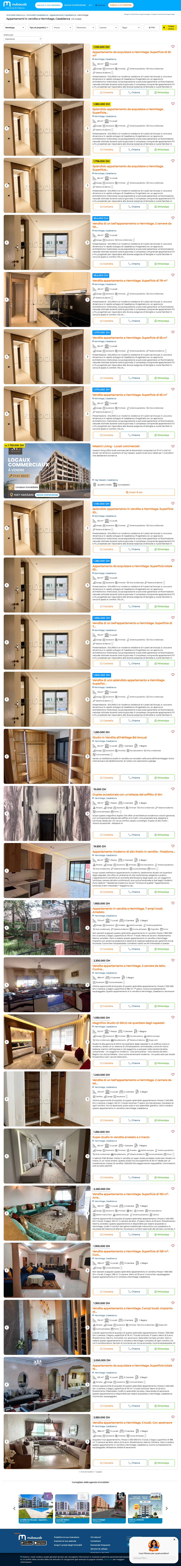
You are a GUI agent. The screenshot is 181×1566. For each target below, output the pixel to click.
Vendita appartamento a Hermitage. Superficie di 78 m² (129, 280)
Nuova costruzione (75, 5)
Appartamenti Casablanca (63, 15)
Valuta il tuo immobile (49, 5)
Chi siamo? (95, 1537)
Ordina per (8, 35)
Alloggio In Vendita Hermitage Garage (163, 14)
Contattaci (95, 1541)
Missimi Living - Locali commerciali (116, 446)
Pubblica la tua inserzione (121, 5)
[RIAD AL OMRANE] (156, 1496)
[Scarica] (33, 1539)
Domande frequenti (100, 1545)
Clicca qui (108, 1559)
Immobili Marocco (15, 15)
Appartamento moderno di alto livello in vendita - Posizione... (133, 851)
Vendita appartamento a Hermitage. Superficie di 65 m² (129, 337)
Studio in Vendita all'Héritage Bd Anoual (119, 737)
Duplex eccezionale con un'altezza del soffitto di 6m (127, 794)
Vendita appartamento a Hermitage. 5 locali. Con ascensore (132, 1422)
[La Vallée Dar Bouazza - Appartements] (48, 1496)
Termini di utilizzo (98, 1549)
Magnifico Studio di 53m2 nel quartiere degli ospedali (128, 1023)
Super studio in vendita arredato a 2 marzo (121, 1137)
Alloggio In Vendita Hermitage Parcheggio (137, 14)
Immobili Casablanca (37, 15)
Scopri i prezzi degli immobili (68, 1545)
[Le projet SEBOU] (83, 1496)
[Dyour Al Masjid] (120, 1496)
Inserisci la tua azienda (65, 1541)
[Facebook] (129, 1545)
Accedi (101, 5)
